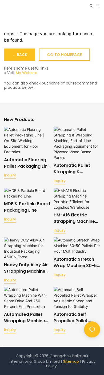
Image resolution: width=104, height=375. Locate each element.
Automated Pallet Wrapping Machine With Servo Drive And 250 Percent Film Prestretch (27, 317)
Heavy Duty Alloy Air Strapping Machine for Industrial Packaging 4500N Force (26, 268)
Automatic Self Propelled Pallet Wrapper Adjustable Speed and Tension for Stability (76, 317)
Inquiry (10, 175)
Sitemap (71, 361)
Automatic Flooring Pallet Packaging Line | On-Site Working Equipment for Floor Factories (27, 163)
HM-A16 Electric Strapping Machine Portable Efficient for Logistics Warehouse (77, 218)
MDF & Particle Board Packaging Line (27, 207)
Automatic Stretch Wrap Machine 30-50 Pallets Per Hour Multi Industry (77, 262)
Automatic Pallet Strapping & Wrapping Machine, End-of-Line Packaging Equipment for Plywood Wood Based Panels (75, 168)
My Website (26, 72)
